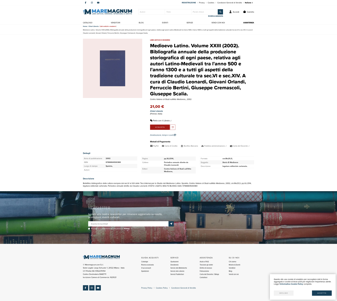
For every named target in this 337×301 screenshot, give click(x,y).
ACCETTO (321, 293)
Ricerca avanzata (147, 264)
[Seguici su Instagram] (92, 2)
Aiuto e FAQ (204, 261)
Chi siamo (232, 261)
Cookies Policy (162, 288)
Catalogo (144, 261)
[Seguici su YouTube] (98, 2)
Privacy (202, 2)
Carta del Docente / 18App (209, 274)
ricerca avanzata (215, 16)
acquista (160, 127)
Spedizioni (145, 271)
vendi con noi (218, 22)
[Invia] (171, 223)
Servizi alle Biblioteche (178, 268)
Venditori (232, 268)
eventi (165, 22)
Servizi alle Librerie (177, 271)
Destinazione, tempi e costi (162, 135)
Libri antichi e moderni (108, 26)
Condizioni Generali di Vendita (229, 2)
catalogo (87, 22)
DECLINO (283, 293)
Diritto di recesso (206, 268)
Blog (230, 271)
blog (141, 22)
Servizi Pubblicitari (177, 274)
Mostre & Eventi (234, 264)
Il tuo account (146, 268)
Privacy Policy (146, 288)
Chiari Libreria (94, 26)
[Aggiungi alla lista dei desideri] (172, 127)
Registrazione (189, 2)
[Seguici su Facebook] (85, 2)
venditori (115, 22)
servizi (190, 22)
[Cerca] (220, 11)
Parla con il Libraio (161, 120)
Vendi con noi (234, 274)
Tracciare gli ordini (206, 264)
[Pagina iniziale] (107, 11)
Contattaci (203, 277)
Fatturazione (204, 271)
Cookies (211, 2)
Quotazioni (174, 261)
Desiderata (174, 264)
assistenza (248, 22)
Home (85, 26)
